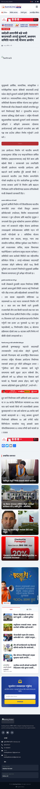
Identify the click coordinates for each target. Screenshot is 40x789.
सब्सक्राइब (20, 702)
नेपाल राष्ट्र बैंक (6, 29)
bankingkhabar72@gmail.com (12, 752)
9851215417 (7, 745)
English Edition (20, 787)
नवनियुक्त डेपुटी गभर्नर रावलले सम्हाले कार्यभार (19, 480)
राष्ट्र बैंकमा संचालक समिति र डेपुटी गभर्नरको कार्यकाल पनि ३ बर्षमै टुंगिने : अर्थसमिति (18, 505)
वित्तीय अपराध (13, 12)
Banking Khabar (17, 784)
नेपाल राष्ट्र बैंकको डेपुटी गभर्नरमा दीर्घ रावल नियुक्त (18, 531)
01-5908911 (7, 748)
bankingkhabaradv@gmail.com (12, 757)
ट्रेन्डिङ (30, 609)
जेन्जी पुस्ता (24, 12)
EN (12, 733)
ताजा (11, 609)
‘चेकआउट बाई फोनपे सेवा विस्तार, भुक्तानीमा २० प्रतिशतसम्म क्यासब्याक (20, 556)
